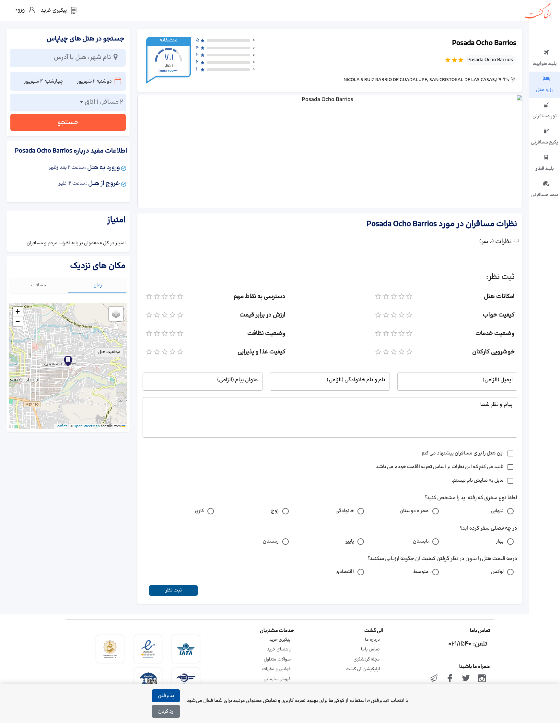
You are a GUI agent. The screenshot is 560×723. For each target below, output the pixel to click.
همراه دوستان (414, 511)
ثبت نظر (173, 590)
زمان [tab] (97, 285)
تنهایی (497, 511)
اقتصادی (344, 572)
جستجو (68, 122)
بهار (500, 541)
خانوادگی (344, 511)
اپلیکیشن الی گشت (363, 669)
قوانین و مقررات (276, 669)
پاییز (349, 541)
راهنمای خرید (279, 649)
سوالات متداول (277, 659)
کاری (199, 511)
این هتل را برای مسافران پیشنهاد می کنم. (462, 453)
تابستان (421, 541)
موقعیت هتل (109, 352)
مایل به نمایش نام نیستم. (478, 480)
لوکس (497, 572)
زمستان (271, 541)
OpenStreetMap (87, 426)
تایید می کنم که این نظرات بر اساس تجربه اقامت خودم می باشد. (439, 467)
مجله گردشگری (367, 659)
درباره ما (372, 640)
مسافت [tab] (38, 285)
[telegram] (433, 679)
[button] (68, 361)
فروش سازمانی (277, 679)
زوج (275, 511)
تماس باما (370, 649)
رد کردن (165, 711)
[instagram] (481, 679)
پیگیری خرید (280, 640)
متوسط (421, 572)
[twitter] (466, 679)
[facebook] (449, 679)
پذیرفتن (166, 696)
